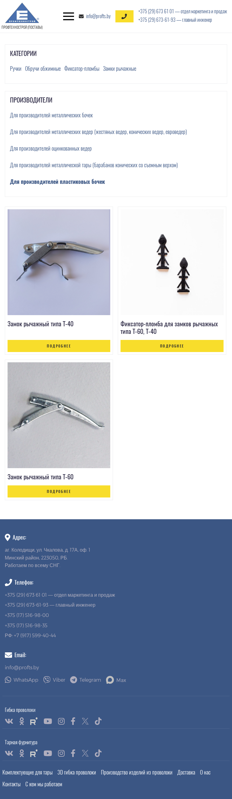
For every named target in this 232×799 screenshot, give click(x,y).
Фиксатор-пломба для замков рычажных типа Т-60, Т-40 (169, 327)
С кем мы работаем (43, 784)
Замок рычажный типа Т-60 (40, 476)
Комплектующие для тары (27, 772)
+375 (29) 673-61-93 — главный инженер (175, 20)
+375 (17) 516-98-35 (26, 625)
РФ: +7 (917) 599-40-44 (30, 635)
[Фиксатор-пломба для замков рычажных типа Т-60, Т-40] (172, 262)
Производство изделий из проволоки (136, 772)
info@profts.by (98, 16)
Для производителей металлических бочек (51, 115)
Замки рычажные (119, 68)
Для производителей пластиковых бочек (57, 181)
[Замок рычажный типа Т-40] (59, 262)
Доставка (186, 772)
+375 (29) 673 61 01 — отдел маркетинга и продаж (182, 11)
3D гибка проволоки (76, 772)
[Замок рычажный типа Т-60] (59, 415)
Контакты (11, 784)
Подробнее (59, 346)
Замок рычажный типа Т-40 (40, 323)
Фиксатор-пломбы (81, 68)
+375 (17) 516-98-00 (27, 615)
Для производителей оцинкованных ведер (51, 148)
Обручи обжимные (43, 68)
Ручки (15, 68)
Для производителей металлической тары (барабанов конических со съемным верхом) (94, 165)
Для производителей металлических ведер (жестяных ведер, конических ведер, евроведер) (98, 131)
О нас (205, 772)
